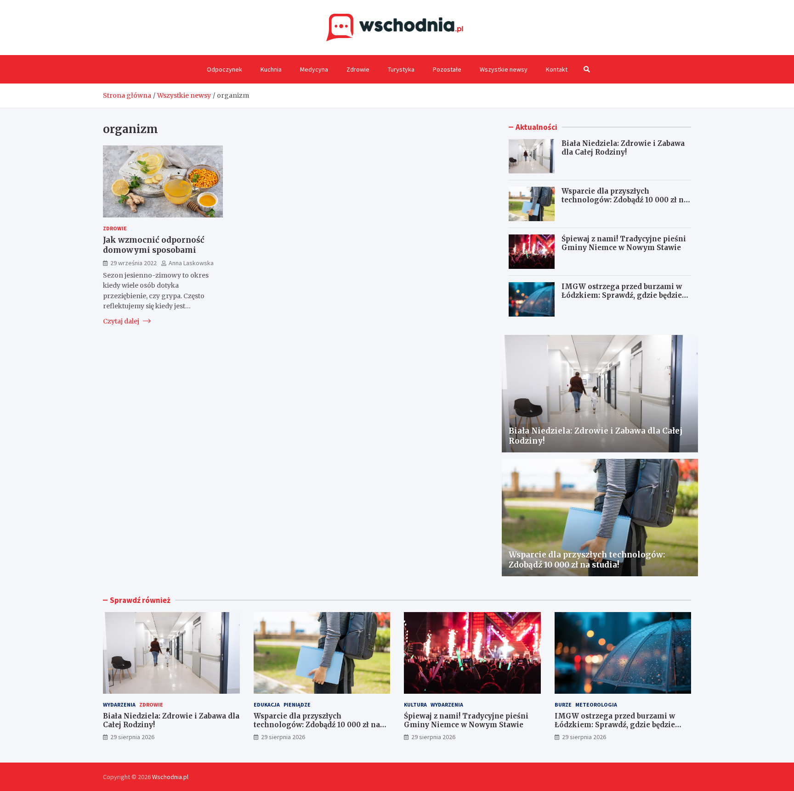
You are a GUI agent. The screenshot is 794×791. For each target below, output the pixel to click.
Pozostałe (447, 69)
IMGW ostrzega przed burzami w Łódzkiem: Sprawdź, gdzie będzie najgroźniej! (621, 295)
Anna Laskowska (191, 262)
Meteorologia (596, 704)
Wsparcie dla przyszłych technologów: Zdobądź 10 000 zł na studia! (624, 200)
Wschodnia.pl (170, 777)
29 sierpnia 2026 (132, 737)
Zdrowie (357, 69)
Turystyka (401, 69)
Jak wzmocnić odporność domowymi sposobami (153, 245)
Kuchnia (271, 69)
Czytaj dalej (122, 321)
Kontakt (556, 69)
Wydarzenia (119, 704)
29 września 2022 (133, 262)
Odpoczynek (224, 69)
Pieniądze (297, 704)
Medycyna (314, 69)
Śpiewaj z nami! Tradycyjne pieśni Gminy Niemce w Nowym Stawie (623, 243)
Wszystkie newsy (503, 69)
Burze (563, 704)
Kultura (415, 704)
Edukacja (267, 704)
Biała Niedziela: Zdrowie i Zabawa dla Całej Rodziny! (623, 148)
